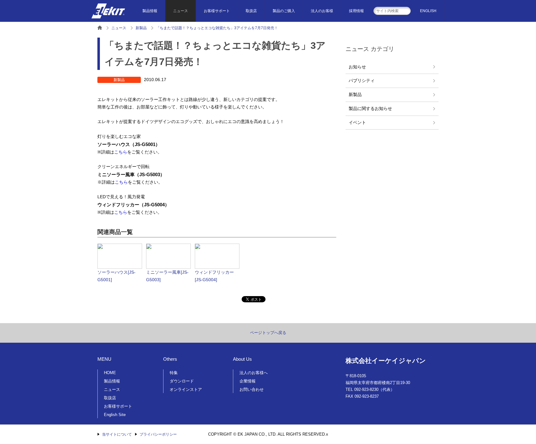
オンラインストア (186, 389)
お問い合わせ (251, 389)
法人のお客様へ (253, 372)
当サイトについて (117, 434)
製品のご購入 (284, 11)
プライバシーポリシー (158, 434)
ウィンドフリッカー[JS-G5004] (214, 276)
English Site (115, 414)
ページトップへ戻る (268, 332)
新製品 (355, 94)
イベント (357, 122)
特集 (174, 372)
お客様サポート (217, 11)
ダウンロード (182, 381)
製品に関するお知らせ (370, 108)
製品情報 (149, 11)
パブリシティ (362, 80)
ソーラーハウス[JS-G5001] (116, 276)
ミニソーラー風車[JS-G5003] (167, 276)
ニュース (180, 11)
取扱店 (251, 11)
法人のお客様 (322, 11)
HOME (110, 372)
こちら (120, 151)
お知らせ (357, 66)
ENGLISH (428, 11)
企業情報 (247, 381)
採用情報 (356, 11)
